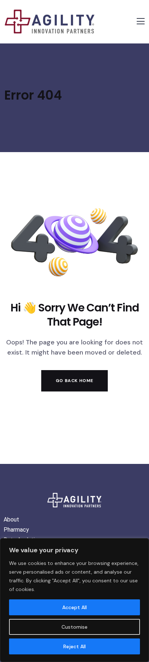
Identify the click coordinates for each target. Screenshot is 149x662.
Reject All (74, 646)
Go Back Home (74, 381)
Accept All (74, 607)
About (11, 519)
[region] (74, 600)
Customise (74, 627)
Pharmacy (16, 529)
